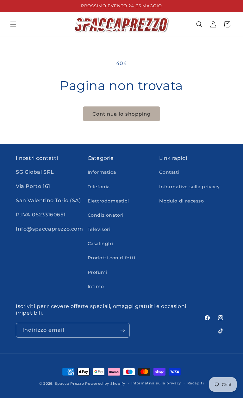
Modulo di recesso (181, 201)
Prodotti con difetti (111, 258)
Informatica (102, 172)
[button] (13, 24)
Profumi (97, 272)
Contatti (169, 172)
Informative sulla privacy (189, 187)
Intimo (96, 286)
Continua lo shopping (121, 114)
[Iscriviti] (122, 330)
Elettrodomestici (108, 201)
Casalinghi (100, 243)
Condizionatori (106, 215)
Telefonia (99, 187)
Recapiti (195, 383)
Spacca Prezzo (69, 383)
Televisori (99, 229)
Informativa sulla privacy (156, 383)
